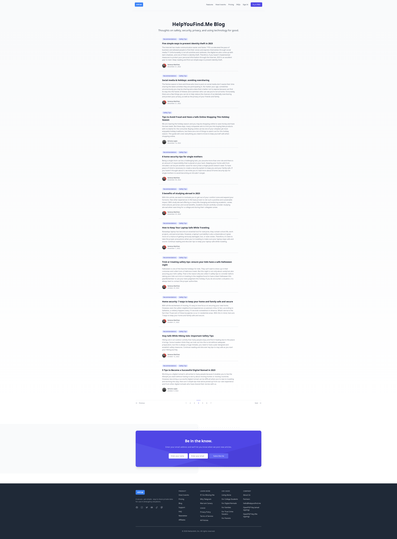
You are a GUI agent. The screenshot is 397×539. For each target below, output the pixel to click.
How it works (221, 4)
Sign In (245, 4)
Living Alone (226, 495)
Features (209, 4)
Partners (246, 499)
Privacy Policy (205, 512)
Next (256, 403)
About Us (246, 495)
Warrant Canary (206, 503)
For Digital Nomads (229, 503)
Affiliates (182, 520)
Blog (180, 503)
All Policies (204, 520)
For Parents (226, 518)
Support (182, 507)
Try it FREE (256, 4)
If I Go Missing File (207, 495)
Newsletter (183, 516)
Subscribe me (218, 456)
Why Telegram (205, 499)
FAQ (180, 511)
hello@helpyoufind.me (252, 503)
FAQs (238, 4)
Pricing (231, 4)
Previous (142, 403)
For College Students (230, 499)
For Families (226, 507)
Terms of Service (206, 516)
